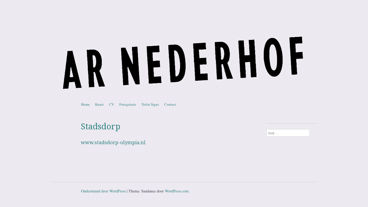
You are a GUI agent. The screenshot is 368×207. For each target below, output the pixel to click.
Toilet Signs (150, 104)
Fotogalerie (127, 104)
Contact (170, 104)
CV (111, 104)
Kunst (99, 104)
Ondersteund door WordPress (103, 191)
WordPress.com (177, 191)
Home (85, 104)
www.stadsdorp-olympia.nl (113, 142)
